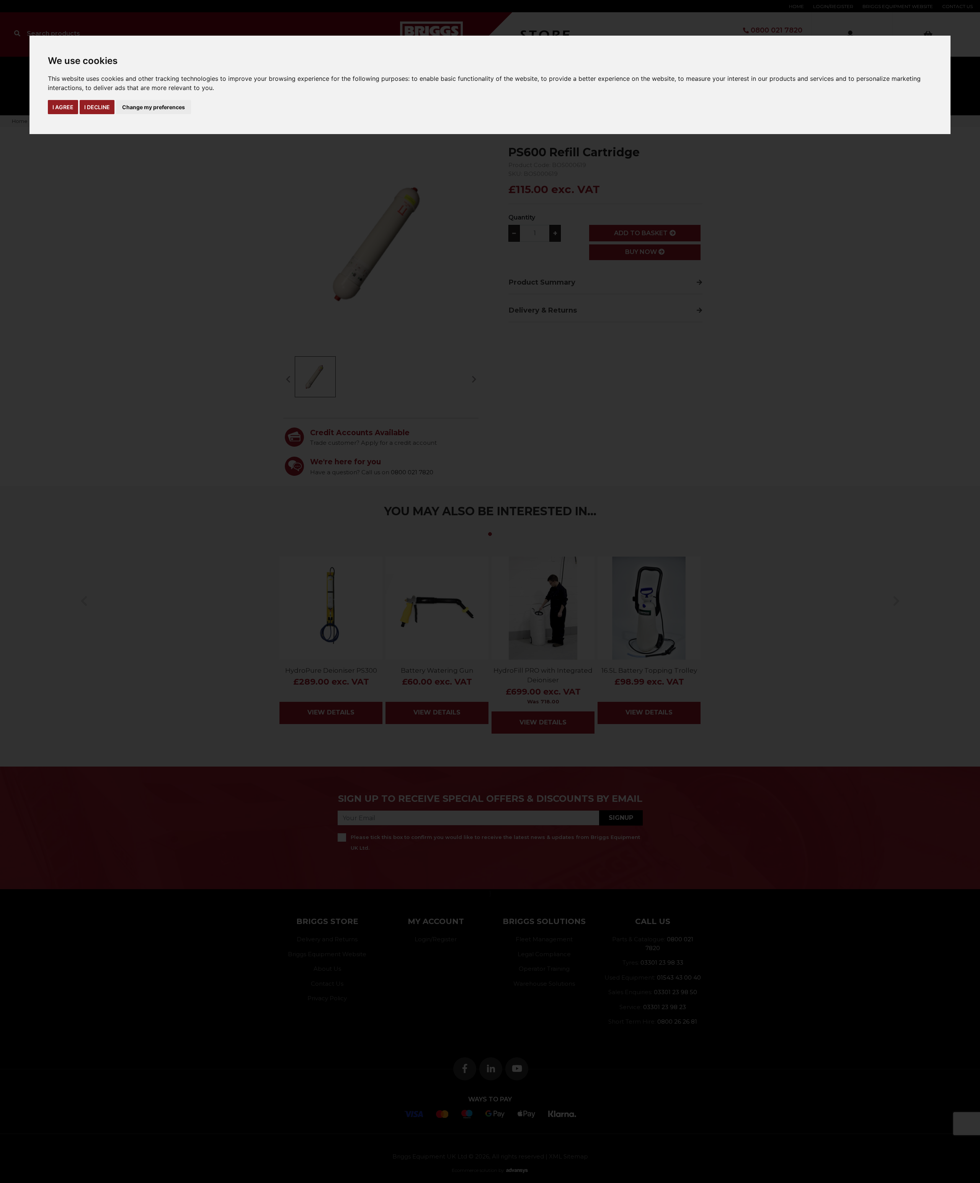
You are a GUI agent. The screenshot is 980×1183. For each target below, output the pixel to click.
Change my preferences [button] (153, 107)
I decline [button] (97, 107)
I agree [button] (63, 107)
